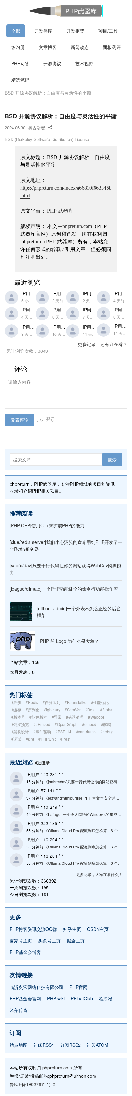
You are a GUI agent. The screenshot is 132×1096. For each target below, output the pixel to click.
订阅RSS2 (70, 1045)
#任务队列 (51, 702)
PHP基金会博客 (25, 952)
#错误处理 (75, 717)
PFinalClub (82, 998)
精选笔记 (20, 79)
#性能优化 (100, 702)
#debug (107, 731)
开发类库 (43, 31)
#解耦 (106, 724)
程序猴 (105, 998)
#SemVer (73, 709)
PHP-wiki (56, 998)
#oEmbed (41, 724)
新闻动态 (80, 47)
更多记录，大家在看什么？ (99, 874)
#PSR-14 (63, 731)
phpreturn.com (77, 226)
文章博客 (48, 47)
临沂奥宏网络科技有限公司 (36, 987)
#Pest (65, 739)
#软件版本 (38, 717)
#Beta (90, 709)
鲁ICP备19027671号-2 (32, 1084)
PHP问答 (20, 63)
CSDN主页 (98, 929)
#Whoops (96, 717)
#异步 (16, 702)
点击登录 (46, 419)
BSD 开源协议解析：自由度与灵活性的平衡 (48, 93)
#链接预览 (20, 724)
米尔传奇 (19, 1010)
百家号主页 (21, 940)
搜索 (112, 459)
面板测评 (112, 47)
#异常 (57, 717)
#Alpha (106, 709)
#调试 (16, 739)
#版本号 (18, 717)
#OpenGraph (66, 724)
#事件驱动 (42, 731)
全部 (15, 31)
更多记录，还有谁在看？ (102, 344)
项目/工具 (108, 31)
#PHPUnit (47, 739)
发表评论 (20, 419)
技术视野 (84, 63)
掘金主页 (76, 940)
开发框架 (75, 31)
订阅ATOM (97, 1045)
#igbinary (52, 709)
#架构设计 (20, 731)
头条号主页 (49, 940)
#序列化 (32, 709)
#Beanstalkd (76, 702)
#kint (30, 739)
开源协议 (52, 63)
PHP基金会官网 (25, 998)
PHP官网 (78, 987)
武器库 (60, 211)
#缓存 (16, 709)
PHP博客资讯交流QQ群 (33, 929)
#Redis (32, 702)
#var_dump (86, 731)
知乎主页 (72, 929)
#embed (89, 724)
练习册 (18, 47)
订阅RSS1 (44, 1045)
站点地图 (19, 1045)
